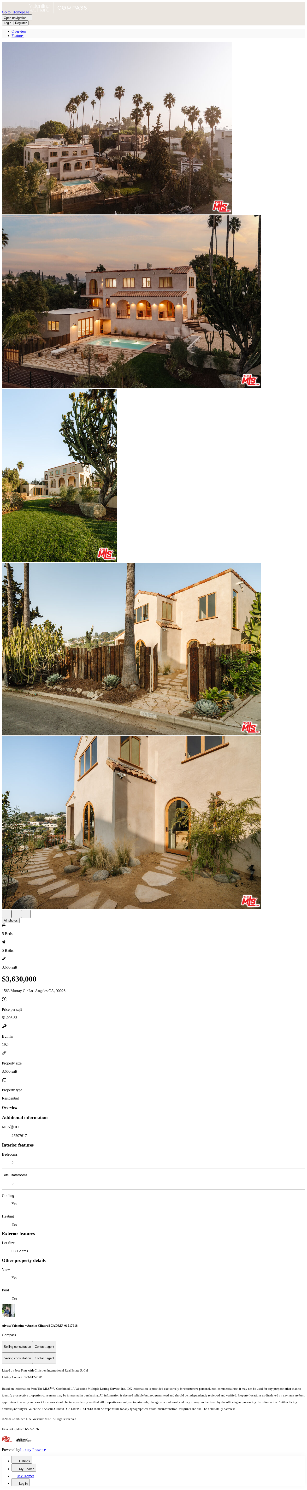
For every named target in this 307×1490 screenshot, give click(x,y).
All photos (11, 920)
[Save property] (16, 914)
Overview (19, 31)
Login (7, 23)
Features (18, 36)
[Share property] (26, 914)
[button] (153, 128)
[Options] (7, 914)
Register (21, 23)
